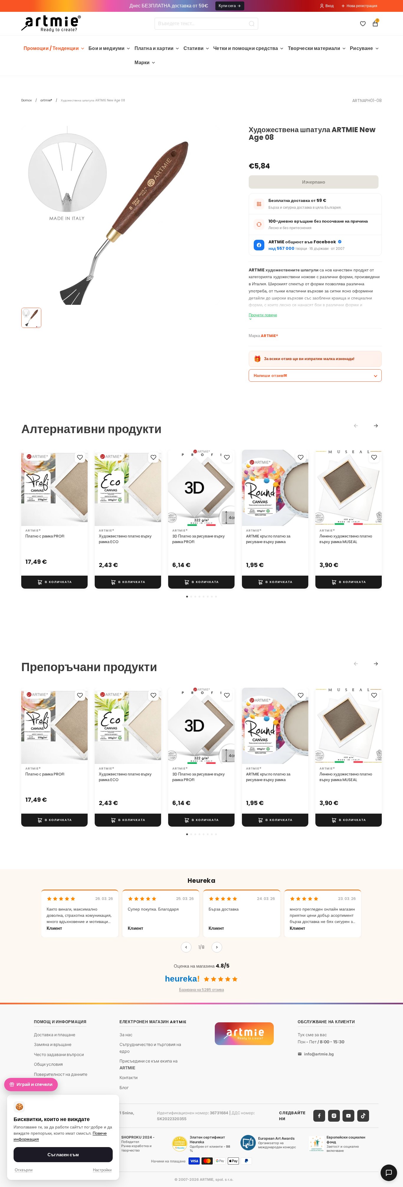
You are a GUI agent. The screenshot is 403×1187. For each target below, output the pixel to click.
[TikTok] (363, 1116)
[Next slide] (376, 425)
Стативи (194, 48)
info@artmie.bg (319, 1054)
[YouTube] (348, 1116)
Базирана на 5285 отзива (201, 989)
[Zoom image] (120, 225)
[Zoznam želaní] (363, 24)
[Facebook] (319, 1116)
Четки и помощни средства (245, 48)
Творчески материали (314, 48)
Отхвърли (23, 1170)
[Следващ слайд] (81, 487)
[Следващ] (217, 947)
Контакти (128, 1077)
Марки (142, 62)
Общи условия (48, 1064)
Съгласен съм (63, 1155)
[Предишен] (186, 947)
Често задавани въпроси (59, 1054)
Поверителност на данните (60, 1074)
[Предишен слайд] (27, 487)
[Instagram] (334, 1116)
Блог (124, 1087)
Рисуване (361, 48)
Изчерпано (313, 181)
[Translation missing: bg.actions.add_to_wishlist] (80, 457)
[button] (187, 596)
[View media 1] (31, 318)
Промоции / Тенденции (51, 48)
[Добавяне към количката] (54, 582)
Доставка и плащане (54, 1034)
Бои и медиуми (106, 48)
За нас (125, 1034)
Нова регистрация (362, 5)
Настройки (102, 1170)
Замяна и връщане (52, 1044)
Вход (329, 5)
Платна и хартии (154, 48)
